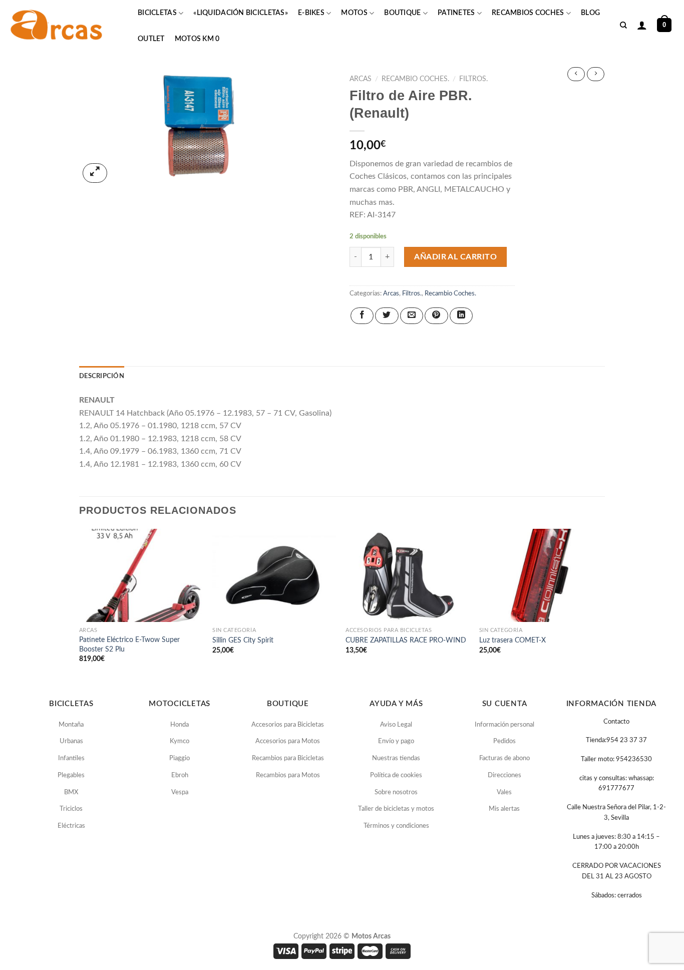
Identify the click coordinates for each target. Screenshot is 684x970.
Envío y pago (396, 741)
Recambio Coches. (415, 79)
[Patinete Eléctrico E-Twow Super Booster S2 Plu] (141, 575)
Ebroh (179, 775)
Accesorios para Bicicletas (287, 725)
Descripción (101, 376)
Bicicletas (157, 13)
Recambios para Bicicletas (288, 758)
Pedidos (504, 741)
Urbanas (71, 741)
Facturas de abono (504, 758)
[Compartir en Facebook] (362, 315)
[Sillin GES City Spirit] (274, 575)
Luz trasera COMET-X (512, 640)
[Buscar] (623, 25)
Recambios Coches (528, 13)
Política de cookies (396, 775)
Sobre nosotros (396, 792)
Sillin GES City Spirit (242, 640)
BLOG (590, 13)
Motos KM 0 (197, 39)
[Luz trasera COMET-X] (541, 575)
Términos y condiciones (396, 826)
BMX (71, 792)
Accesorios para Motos (287, 741)
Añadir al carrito (455, 257)
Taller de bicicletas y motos (396, 809)
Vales (504, 792)
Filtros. (473, 79)
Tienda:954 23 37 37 (616, 740)
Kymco (179, 741)
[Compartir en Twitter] (386, 315)
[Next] (601, 605)
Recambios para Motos (288, 775)
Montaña (71, 725)
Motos (354, 13)
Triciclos (71, 809)
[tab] (101, 376)
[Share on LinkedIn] (461, 315)
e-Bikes (311, 13)
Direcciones (504, 775)
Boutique (402, 13)
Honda (179, 725)
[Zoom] (95, 173)
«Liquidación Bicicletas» (240, 13)
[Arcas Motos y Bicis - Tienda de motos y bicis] (58, 25)
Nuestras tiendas (396, 758)
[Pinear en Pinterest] (436, 315)
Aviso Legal (396, 725)
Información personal (504, 725)
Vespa (179, 792)
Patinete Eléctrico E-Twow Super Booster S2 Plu (129, 644)
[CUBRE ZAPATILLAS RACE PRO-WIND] (407, 575)
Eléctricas (71, 826)
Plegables (71, 775)
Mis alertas (504, 809)
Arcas (361, 79)
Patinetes (456, 13)
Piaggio (179, 758)
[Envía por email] (411, 315)
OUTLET (151, 39)
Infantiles (71, 758)
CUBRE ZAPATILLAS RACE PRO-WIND (406, 640)
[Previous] (79, 605)
